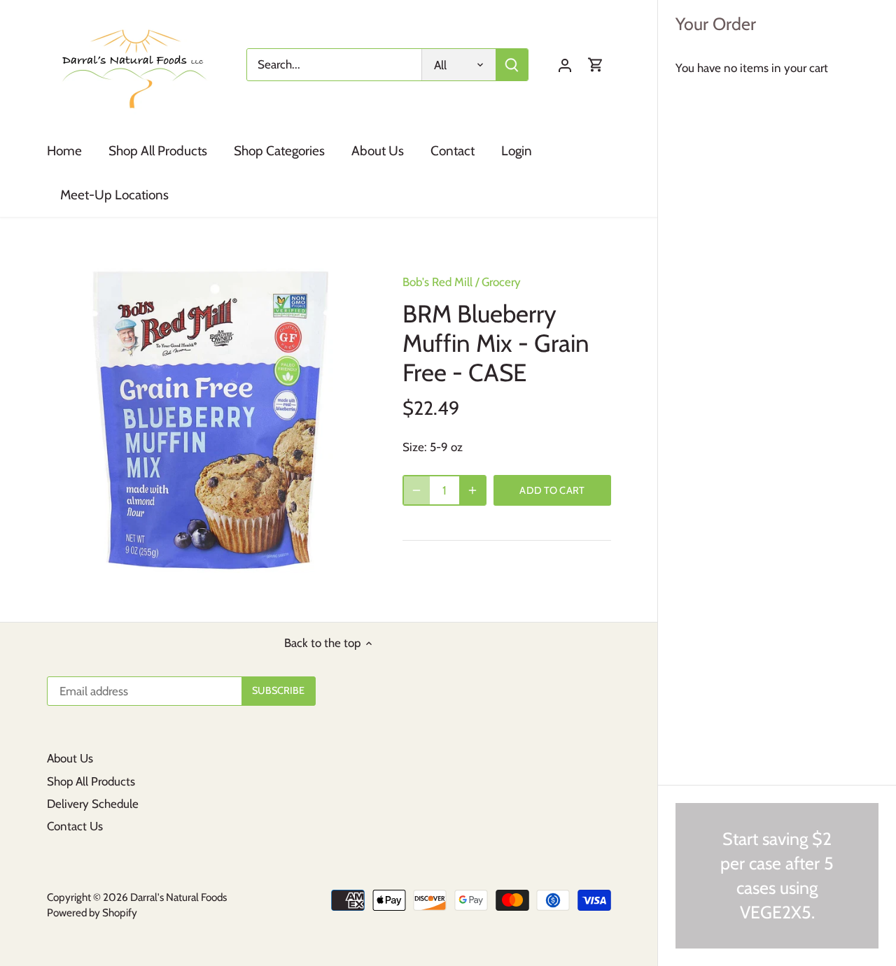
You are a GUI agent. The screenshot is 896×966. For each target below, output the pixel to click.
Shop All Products (91, 781)
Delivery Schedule (93, 804)
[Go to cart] (595, 64)
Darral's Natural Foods (178, 897)
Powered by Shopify (92, 912)
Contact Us (75, 826)
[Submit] (512, 64)
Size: (414, 447)
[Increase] (472, 490)
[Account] (565, 64)
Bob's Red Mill (437, 282)
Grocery (501, 282)
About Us (70, 758)
